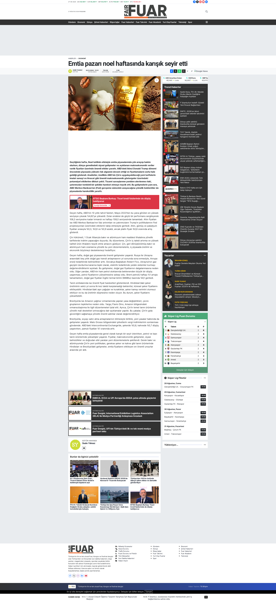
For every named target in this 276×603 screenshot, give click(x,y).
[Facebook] (70, 575)
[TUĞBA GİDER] (168, 273)
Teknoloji (182, 22)
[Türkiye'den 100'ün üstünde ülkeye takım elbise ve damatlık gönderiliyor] (144, 468)
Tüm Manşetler (124, 556)
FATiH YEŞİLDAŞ (181, 302)
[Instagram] (78, 575)
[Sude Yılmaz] (75, 445)
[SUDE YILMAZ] (168, 284)
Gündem (72, 22)
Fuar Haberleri (128, 22)
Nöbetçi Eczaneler (125, 546)
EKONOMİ (82, 58)
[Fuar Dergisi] (145, 11)
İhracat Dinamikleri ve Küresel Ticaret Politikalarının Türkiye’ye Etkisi (188, 275)
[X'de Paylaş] (175, 71)
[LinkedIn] (82, 575)
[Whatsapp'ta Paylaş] (179, 71)
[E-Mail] (84, 448)
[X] (74, 575)
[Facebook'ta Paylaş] (171, 71)
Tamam (148, 592)
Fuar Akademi (155, 22)
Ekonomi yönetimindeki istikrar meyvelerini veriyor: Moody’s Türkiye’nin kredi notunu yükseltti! (189, 296)
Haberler (72, 58)
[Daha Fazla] (184, 71)
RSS (73, 586)
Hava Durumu (123, 549)
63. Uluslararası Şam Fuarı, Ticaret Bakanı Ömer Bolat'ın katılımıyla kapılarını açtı (82, 480)
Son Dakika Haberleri (126, 558)
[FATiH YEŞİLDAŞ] (168, 305)
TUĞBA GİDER (180, 271)
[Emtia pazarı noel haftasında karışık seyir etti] (114, 103)
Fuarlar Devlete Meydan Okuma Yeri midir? (190, 264)
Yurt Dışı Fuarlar (170, 22)
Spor (190, 22)
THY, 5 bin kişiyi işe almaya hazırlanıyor (186, 306)
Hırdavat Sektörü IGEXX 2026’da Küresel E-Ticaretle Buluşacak (113, 479)
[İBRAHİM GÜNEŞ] (168, 263)
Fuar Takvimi (141, 22)
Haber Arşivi (123, 561)
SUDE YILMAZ (180, 281)
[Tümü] (205, 255)
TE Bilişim (204, 586)
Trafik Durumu (123, 551)
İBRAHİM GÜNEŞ (181, 261)
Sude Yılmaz (88, 443)
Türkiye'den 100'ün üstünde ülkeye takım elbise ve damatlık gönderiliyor (143, 480)
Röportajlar (115, 22)
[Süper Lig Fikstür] (205, 378)
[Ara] (206, 11)
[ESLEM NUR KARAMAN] (168, 294)
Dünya (89, 22)
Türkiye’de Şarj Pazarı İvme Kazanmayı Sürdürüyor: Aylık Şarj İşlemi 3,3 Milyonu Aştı (114, 507)
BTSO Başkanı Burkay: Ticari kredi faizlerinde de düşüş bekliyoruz (142, 507)
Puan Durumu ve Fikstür (127, 554)
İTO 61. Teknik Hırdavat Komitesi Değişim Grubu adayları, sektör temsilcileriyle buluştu (83, 507)
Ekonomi (81, 22)
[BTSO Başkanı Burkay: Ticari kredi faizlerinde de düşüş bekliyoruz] (144, 495)
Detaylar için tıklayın (185, 370)
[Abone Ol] (201, 71)
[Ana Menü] (207, 22)
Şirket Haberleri (101, 22)
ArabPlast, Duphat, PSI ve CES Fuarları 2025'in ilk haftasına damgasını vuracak (188, 285)
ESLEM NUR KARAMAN (184, 292)
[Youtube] (86, 575)
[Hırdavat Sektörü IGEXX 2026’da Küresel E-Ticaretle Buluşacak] (114, 468)
